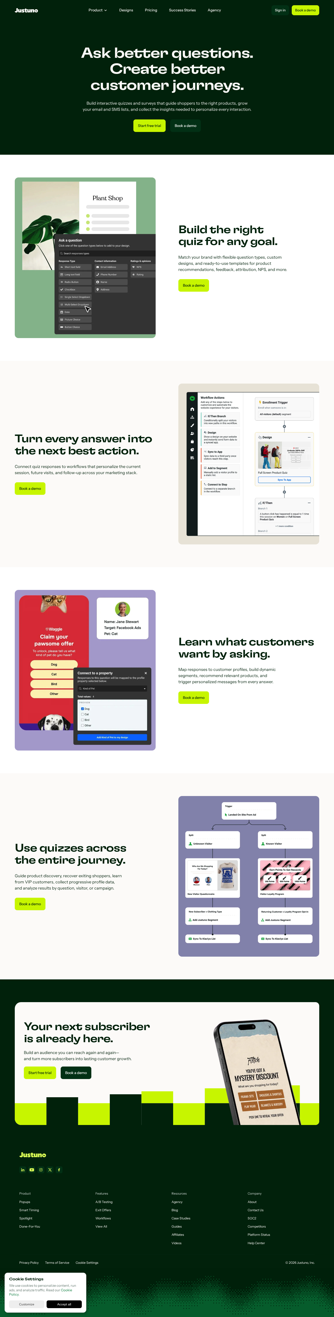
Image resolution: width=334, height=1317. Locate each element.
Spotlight (25, 1218)
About (252, 1202)
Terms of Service (57, 1263)
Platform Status (259, 1235)
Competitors (257, 1226)
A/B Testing (103, 1202)
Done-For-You (29, 1226)
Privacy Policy (29, 1263)
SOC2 (252, 1218)
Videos (177, 1243)
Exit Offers (103, 1210)
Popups (24, 1202)
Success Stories (182, 10)
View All (101, 1226)
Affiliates (178, 1235)
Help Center (256, 1243)
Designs (126, 10)
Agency (214, 10)
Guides (177, 1226)
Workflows (103, 1218)
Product (95, 10)
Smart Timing (29, 1210)
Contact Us (256, 1210)
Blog (175, 1210)
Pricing (151, 10)
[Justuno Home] (32, 1154)
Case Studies (181, 1218)
